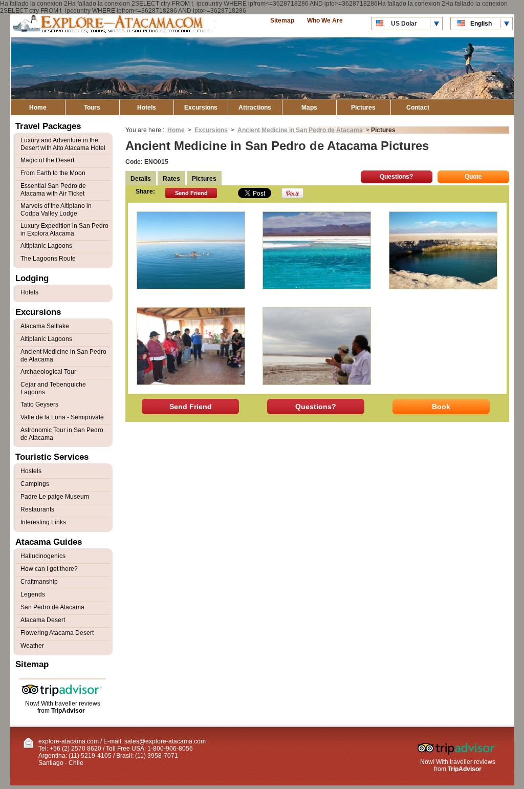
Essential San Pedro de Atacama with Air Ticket (53, 189)
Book (441, 406)
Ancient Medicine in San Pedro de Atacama (300, 130)
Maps (309, 107)
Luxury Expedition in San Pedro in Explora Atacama (64, 229)
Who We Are (325, 20)
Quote (473, 176)
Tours (92, 107)
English (481, 23)
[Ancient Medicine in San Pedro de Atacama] (191, 250)
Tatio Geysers (39, 404)
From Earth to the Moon (52, 173)
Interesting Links (43, 522)
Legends (32, 594)
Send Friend (191, 193)
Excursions (200, 107)
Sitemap (282, 20)
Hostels (30, 471)
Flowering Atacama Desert (57, 632)
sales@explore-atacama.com (165, 741)
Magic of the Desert (47, 160)
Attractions (254, 107)
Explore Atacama (112, 25)
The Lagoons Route (48, 258)
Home (38, 107)
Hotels (146, 107)
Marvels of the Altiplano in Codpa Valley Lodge (56, 209)
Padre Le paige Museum (54, 496)
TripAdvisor (68, 710)
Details (140, 178)
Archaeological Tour (48, 371)
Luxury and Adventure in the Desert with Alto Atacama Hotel (62, 144)
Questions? (396, 176)
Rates (171, 178)
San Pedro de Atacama (52, 607)
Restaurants (37, 509)
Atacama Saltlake (44, 326)
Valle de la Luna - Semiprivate (62, 417)
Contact (417, 107)
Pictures (363, 107)
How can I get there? (49, 568)
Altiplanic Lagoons (46, 245)
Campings (34, 483)
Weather (32, 645)
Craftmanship (39, 581)
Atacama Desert (42, 620)
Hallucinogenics (43, 556)
